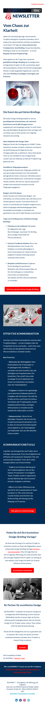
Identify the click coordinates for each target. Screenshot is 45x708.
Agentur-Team (19, 658)
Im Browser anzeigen (37, 4)
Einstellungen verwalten (26, 693)
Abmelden (13, 693)
